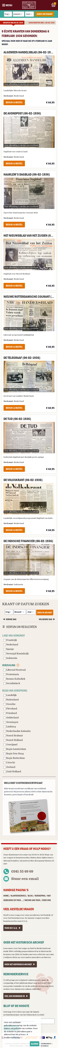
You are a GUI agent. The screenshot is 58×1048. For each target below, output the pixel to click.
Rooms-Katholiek (15, 679)
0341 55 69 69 (22, 871)
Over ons (46, 900)
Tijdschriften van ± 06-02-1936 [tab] (41, 22)
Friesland (11, 713)
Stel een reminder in (15, 996)
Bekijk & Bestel (14, 102)
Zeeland (10, 767)
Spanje (10, 649)
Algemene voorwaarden (42, 1043)
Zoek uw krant (45, 14)
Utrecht (10, 762)
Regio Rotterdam (15, 758)
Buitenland (12, 699)
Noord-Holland (14, 740)
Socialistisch (13, 683)
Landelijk (11, 695)
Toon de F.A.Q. (11, 928)
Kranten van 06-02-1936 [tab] (13, 22)
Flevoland (11, 708)
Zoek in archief (44, 612)
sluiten (34, 1043)
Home (6, 895)
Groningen (12, 722)
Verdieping (40, 895)
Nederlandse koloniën (18, 731)
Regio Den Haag (15, 753)
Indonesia (11, 658)
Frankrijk (11, 640)
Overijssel (11, 744)
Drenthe (10, 704)
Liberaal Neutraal (16, 670)
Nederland (12, 644)
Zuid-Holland (13, 771)
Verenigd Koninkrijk (17, 653)
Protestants (12, 674)
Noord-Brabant (14, 735)
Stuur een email (25, 879)
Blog (30, 895)
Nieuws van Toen (32, 900)
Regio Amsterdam (16, 749)
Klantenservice (18, 895)
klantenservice (16, 855)
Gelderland (12, 717)
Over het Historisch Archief (18, 964)
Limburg (11, 726)
